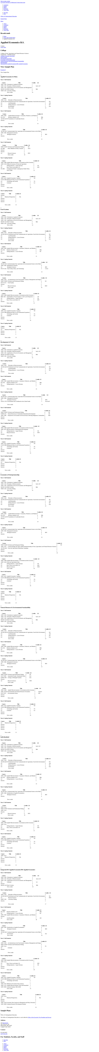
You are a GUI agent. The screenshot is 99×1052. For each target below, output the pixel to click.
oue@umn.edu (4, 1033)
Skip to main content (5, 1)
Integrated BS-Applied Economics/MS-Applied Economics (14, 63)
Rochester (5, 8)
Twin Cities (6, 10)
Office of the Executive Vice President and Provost (39, 1017)
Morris (5, 7)
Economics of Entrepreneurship (8, 60)
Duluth (5, 6)
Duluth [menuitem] (5, 26)
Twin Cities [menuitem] (6, 30)
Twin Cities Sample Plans (9, 37)
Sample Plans (4, 18)
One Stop (5, 12)
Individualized (4, 62)
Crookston (5, 5)
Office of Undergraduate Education (9, 16)
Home (4, 36)
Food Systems (4, 57)
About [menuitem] (4, 23)
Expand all (3, 69)
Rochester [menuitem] (5, 29)
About (4, 1043)
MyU (4, 14)
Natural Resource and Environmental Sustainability (12, 61)
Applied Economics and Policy (8, 56)
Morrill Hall (5, 1023)
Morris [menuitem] (5, 27)
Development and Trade (6, 58)
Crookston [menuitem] (5, 25)
